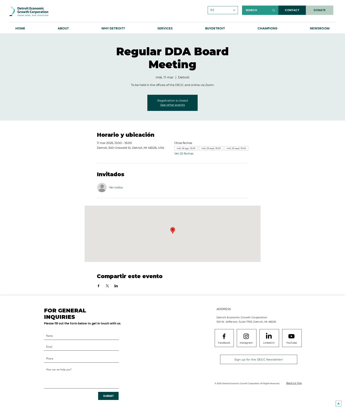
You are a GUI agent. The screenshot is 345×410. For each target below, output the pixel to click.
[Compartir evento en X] (107, 285)
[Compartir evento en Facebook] (98, 285)
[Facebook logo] (224, 336)
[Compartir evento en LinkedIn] (116, 285)
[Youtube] (291, 336)
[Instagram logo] (246, 336)
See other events (172, 105)
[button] (113, 28)
